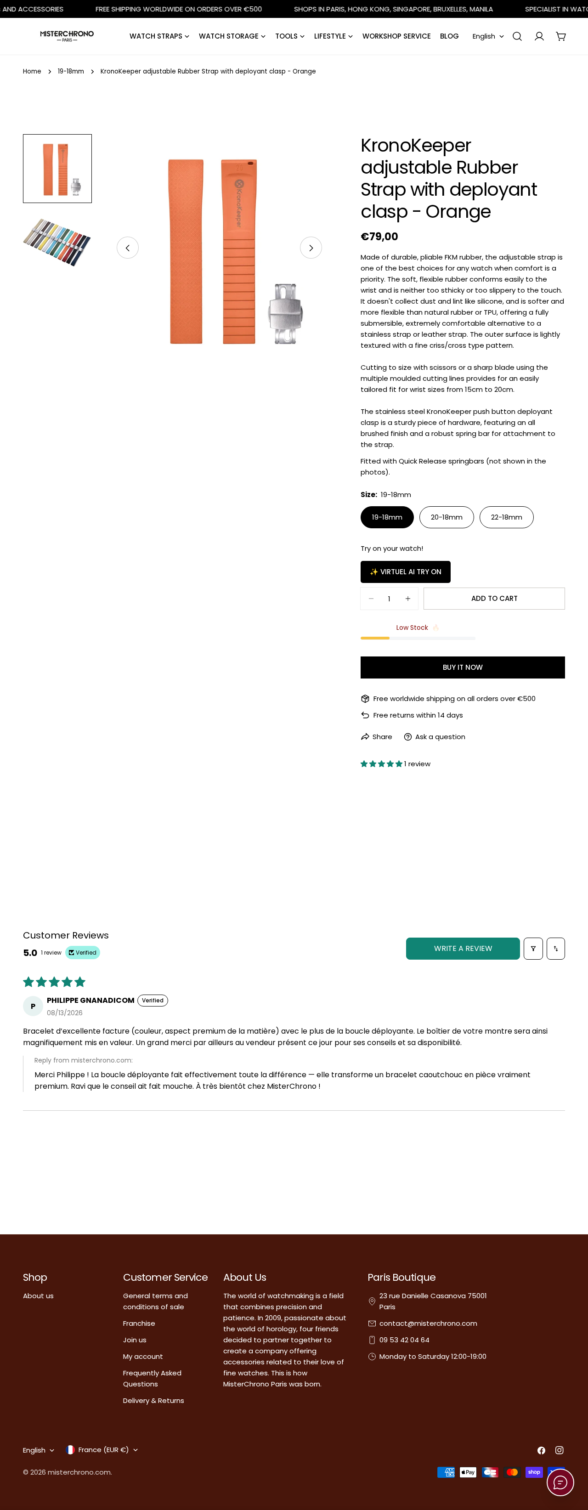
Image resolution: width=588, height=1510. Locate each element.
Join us (135, 1340)
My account (143, 1356)
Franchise (139, 1323)
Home (32, 71)
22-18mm (506, 517)
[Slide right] (311, 248)
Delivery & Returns (153, 1400)
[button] (382, 764)
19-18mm (71, 71)
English (484, 36)
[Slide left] (128, 248)
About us (38, 1296)
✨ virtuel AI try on (405, 572)
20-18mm (447, 517)
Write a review (463, 948)
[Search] (517, 36)
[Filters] (533, 949)
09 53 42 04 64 (404, 1340)
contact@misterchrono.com (428, 1323)
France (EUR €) (104, 1449)
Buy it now (463, 667)
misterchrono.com (79, 1472)
